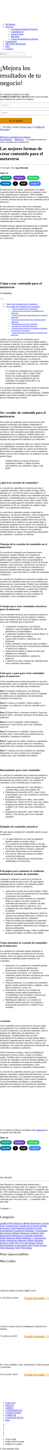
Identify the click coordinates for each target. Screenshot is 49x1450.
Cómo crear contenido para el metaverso (22, 304)
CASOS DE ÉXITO (14, 1417)
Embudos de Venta (34, 1228)
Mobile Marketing (35, 1240)
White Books (26, 1248)
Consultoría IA (17, 32)
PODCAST (10, 1403)
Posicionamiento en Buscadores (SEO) (16, 1245)
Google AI (35, 183)
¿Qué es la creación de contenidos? (25, 309)
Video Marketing (7, 1248)
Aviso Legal (26, 127)
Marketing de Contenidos (22, 1235)
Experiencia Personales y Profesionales (31, 1231)
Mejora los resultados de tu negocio (15, 137)
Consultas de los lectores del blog (32, 1226)
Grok (23, 183)
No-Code (24, 1243)
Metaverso (22, 1240)
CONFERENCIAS (13, 1410)
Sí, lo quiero (16, 120)
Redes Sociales (40, 1245)
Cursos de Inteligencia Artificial (24, 39)
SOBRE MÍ (10, 1415)
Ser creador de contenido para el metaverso (23, 306)
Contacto (9, 49)
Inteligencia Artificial (29, 1233)
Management (5, 1235)
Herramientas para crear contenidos (25, 324)
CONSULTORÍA (13, 1413)
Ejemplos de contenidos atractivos (24, 326)
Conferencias (11, 41)
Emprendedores (6, 1231)
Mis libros (15, 36)
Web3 (17, 1248)
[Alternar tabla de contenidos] (2, 299)
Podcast (39, 1243)
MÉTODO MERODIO (15, 44)
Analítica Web (6, 1223)
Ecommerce (5, 1228)
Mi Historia (10, 24)
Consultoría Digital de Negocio (24, 29)
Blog (7, 46)
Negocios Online (7, 1243)
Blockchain (35, 1223)
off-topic (32, 1243)
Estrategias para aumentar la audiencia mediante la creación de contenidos (29, 329)
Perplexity (19, 178)
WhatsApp (33, 178)
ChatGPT (6, 178)
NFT (17, 1243)
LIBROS (9, 1408)
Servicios (9, 27)
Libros (41, 1233)
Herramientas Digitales (10, 1233)
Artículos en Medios (21, 1223)
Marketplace (12, 1240)
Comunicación (11, 1226)
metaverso (40, 1130)
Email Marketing (18, 1228)
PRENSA (9, 1405)
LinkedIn (6, 183)
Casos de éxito (17, 34)
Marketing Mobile (14, 1238)
